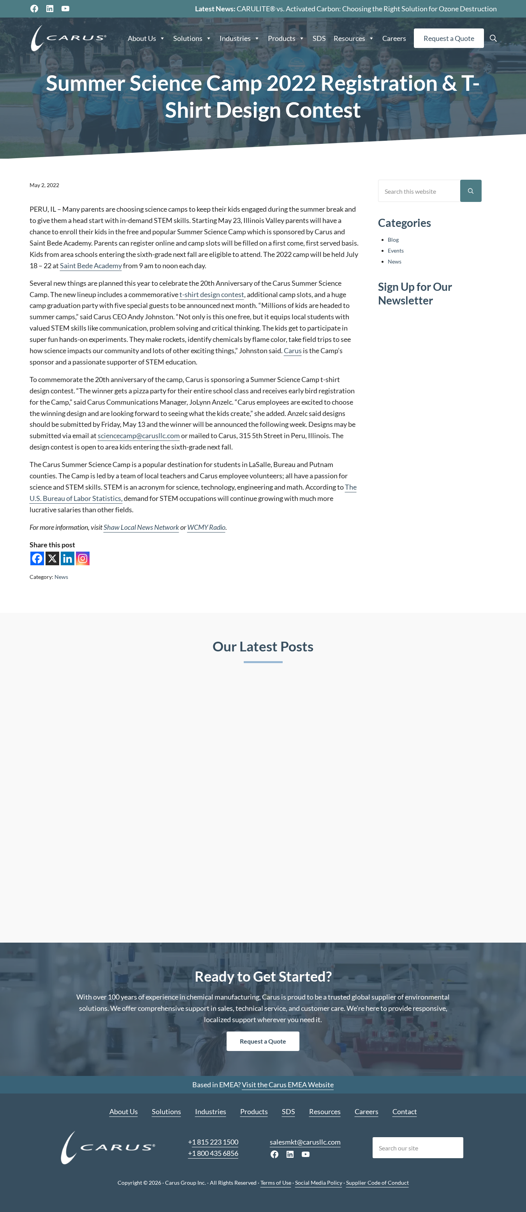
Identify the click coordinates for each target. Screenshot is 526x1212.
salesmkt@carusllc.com (305, 1142)
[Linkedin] (67, 558)
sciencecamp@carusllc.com (139, 435)
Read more (64, 901)
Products (282, 38)
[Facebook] (37, 558)
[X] (52, 558)
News (61, 576)
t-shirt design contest (211, 294)
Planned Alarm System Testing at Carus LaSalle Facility (261, 809)
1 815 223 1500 (215, 1142)
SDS (319, 38)
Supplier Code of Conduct (377, 1182)
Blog (393, 239)
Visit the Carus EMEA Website (288, 1084)
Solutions (187, 38)
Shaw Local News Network (141, 527)
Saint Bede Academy (91, 265)
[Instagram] (83, 558)
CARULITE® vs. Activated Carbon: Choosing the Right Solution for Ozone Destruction (367, 8)
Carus (293, 350)
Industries (235, 38)
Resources (349, 38)
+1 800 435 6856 (213, 1153)
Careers (394, 38)
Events (396, 250)
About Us (142, 38)
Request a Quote (449, 38)
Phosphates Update (395, 803)
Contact (404, 1111)
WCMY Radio (206, 527)
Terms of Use (275, 1182)
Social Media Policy (318, 1182)
